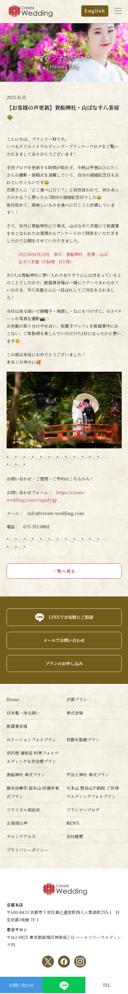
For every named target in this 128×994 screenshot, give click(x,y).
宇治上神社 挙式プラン (87, 775)
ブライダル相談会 (23, 810)
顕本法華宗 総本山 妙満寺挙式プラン (33, 792)
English (95, 11)
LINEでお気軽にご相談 (71, 617)
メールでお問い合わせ (64, 640)
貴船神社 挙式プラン (26, 775)
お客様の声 (17, 823)
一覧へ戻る (64, 571)
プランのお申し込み (64, 663)
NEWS (72, 823)
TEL (106, 985)
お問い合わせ (21, 985)
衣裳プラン (76, 699)
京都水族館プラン (83, 739)
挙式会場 (74, 713)
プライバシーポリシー (27, 850)
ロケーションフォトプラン (31, 739)
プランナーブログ (82, 810)
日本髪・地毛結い (23, 713)
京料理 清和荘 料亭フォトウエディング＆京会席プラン (33, 757)
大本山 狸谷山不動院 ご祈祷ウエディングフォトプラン (92, 792)
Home (13, 699)
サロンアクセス (21, 836)
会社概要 (74, 836)
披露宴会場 (17, 726)
